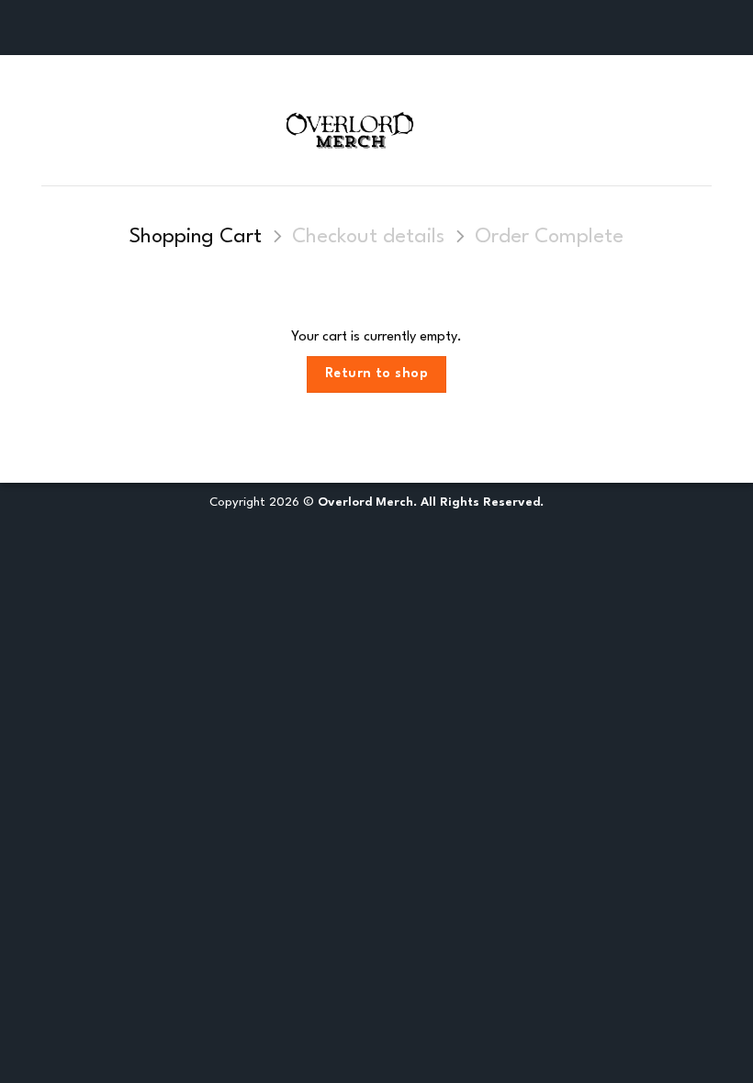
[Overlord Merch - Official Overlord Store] (376, 127)
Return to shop (377, 373)
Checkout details (368, 237)
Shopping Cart (195, 237)
